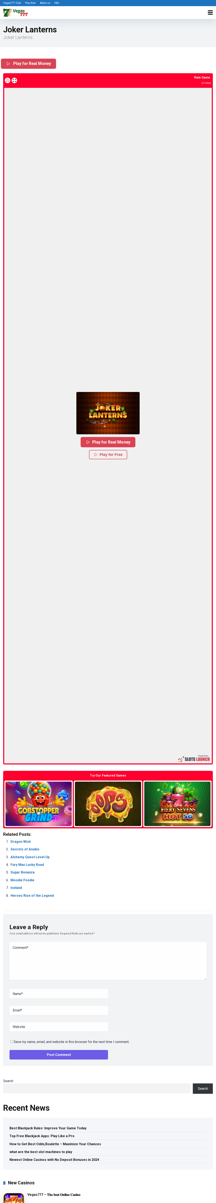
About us (45, 2)
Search (8, 1081)
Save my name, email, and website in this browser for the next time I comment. (71, 1042)
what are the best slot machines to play (40, 1152)
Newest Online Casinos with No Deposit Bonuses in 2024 (54, 1160)
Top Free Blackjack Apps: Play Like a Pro (41, 1136)
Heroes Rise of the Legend (32, 896)
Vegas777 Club (12, 2)
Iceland (16, 888)
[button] (108, 413)
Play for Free (111, 455)
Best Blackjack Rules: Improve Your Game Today (47, 1128)
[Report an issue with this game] (7, 80)
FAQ (56, 2)
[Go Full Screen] (14, 80)
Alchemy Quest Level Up (30, 857)
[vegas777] (15, 12)
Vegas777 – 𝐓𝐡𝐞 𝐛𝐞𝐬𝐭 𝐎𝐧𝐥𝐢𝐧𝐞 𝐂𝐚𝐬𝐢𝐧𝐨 (53, 1195)
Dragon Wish (21, 842)
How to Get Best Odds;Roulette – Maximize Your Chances (55, 1144)
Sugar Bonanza (23, 872)
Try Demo (38, 804)
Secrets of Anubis (25, 849)
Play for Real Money (31, 63)
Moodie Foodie (22, 880)
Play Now (30, 2)
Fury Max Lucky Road (27, 865)
